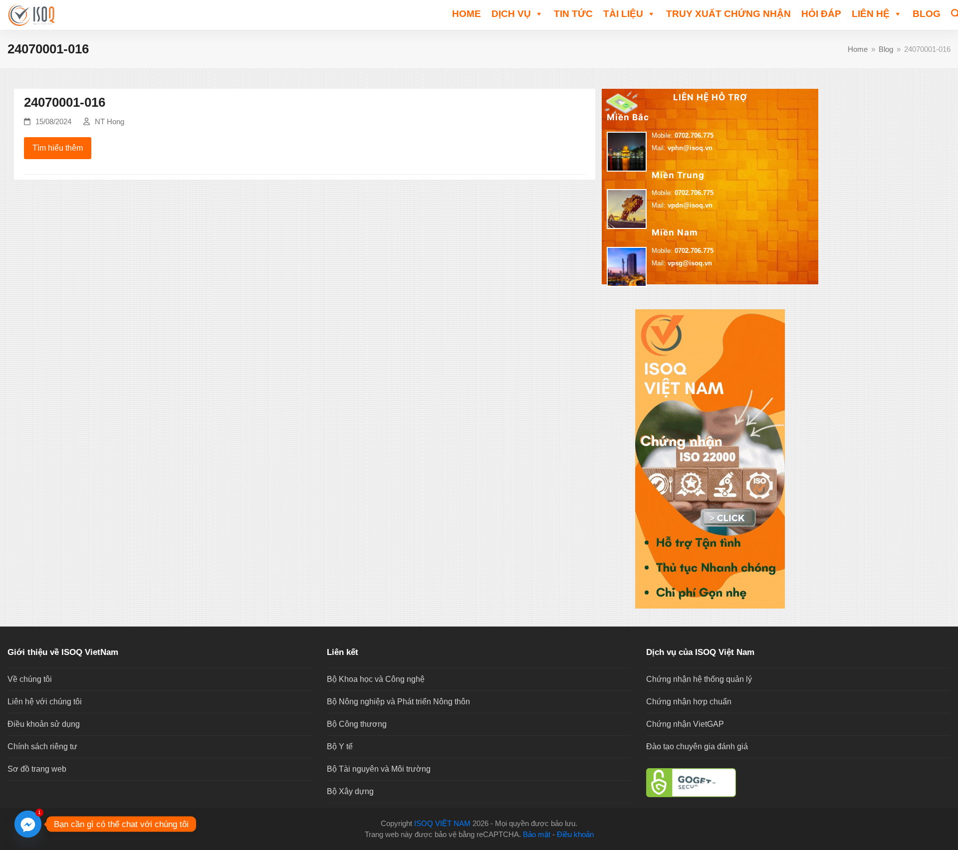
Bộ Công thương (357, 724)
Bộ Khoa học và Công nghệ (376, 679)
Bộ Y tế (340, 746)
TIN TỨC (573, 13)
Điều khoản (575, 835)
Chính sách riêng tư (42, 746)
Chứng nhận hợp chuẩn (688, 701)
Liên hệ (871, 13)
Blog (927, 13)
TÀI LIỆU (623, 13)
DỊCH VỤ (511, 13)
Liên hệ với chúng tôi (44, 701)
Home (466, 13)
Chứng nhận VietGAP (685, 724)
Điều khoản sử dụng (43, 724)
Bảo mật (536, 835)
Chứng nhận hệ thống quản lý (699, 679)
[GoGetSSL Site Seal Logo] (798, 782)
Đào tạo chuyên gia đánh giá (697, 746)
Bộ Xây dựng (350, 791)
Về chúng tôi (29, 679)
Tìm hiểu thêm (57, 148)
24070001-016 (64, 102)
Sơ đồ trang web (36, 769)
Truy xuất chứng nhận (728, 13)
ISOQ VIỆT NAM (442, 824)
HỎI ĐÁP (821, 13)
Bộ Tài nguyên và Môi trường (379, 769)
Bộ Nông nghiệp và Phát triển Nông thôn (398, 701)
